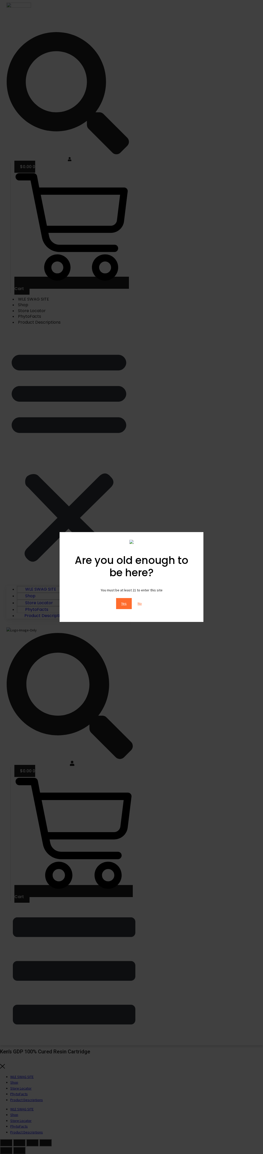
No (140, 603)
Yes (124, 603)
